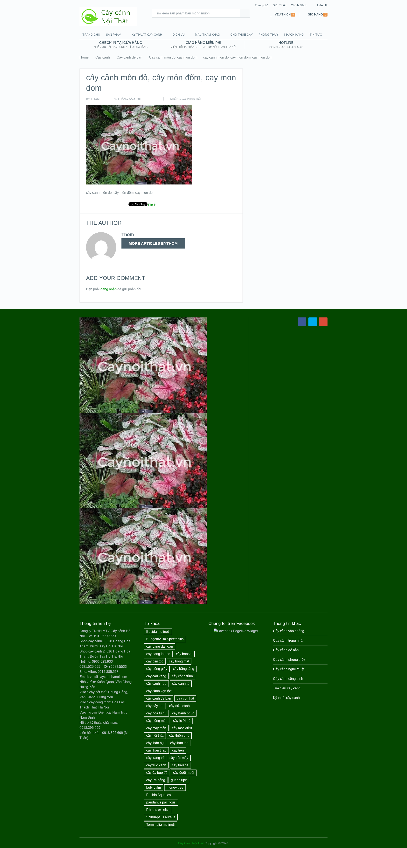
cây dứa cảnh (179, 706)
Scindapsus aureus (160, 817)
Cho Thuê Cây (241, 34)
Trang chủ (261, 5)
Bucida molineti (158, 631)
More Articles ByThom (153, 243)
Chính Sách (299, 5)
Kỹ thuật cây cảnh (147, 34)
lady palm (153, 787)
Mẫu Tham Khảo (207, 34)
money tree (175, 787)
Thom (95, 99)
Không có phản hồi (185, 99)
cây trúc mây (178, 758)
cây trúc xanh (156, 765)
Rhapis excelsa (158, 810)
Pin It (152, 205)
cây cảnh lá (180, 683)
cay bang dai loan (159, 646)
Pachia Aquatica (158, 795)
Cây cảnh (102, 57)
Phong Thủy (268, 34)
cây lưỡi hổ (181, 720)
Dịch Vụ (179, 34)
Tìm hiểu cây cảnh (287, 688)
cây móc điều (182, 728)
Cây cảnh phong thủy (289, 659)
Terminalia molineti (160, 824)
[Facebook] (302, 321)
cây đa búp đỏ (156, 772)
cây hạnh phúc (183, 713)
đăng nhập (108, 289)
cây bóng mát (179, 661)
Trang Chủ (91, 34)
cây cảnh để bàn (158, 698)
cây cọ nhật (185, 698)
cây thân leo (179, 743)
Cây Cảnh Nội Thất (191, 843)
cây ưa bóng (155, 780)
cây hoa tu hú (156, 713)
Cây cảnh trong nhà (287, 640)
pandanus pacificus (161, 802)
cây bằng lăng (183, 669)
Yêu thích (283, 14)
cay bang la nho (158, 654)
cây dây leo (154, 706)
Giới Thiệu (280, 5)
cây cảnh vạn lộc (158, 691)
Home (84, 57)
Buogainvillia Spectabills (165, 639)
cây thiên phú (179, 735)
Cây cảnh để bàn (129, 57)
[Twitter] (312, 321)
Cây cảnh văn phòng (288, 631)
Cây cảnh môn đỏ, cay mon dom (173, 57)
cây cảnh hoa (156, 683)
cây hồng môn (156, 720)
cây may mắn (156, 728)
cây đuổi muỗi (183, 772)
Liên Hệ (322, 5)
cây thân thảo (156, 750)
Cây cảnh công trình (288, 678)
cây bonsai (184, 654)
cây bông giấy (156, 669)
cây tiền (178, 750)
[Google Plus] (323, 321)
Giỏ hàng (315, 14)
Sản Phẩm (113, 34)
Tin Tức (316, 34)
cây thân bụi (155, 743)
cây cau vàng (156, 676)
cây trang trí (155, 758)
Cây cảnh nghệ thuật (288, 669)
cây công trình (182, 676)
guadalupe (179, 780)
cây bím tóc (154, 661)
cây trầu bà (180, 765)
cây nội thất (154, 735)
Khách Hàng (294, 34)
